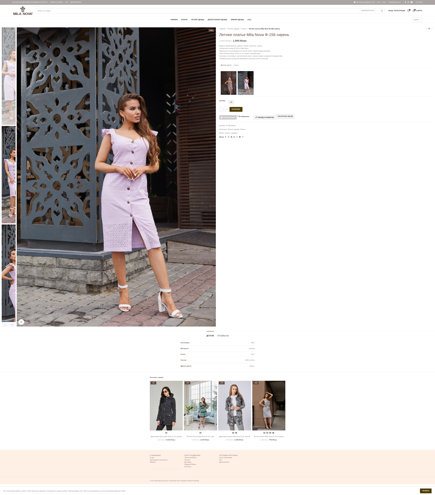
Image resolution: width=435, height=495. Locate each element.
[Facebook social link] (405, 2)
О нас (152, 457)
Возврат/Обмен (190, 464)
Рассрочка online (285, 116)
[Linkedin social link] (234, 136)
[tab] (210, 334)
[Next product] (432, 28)
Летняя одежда (233, 29)
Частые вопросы (190, 457)
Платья (244, 29)
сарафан (234, 133)
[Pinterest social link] (231, 136)
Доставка (187, 462)
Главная (222, 29)
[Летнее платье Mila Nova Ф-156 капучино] (229, 83)
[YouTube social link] (411, 2)
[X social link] (228, 136)
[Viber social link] (242, 136)
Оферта (153, 462)
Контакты (187, 466)
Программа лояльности (158, 460)
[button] (5, 325)
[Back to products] (429, 28)
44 (231, 102)
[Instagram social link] (408, 2)
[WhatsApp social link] (237, 136)
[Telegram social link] (239, 136)
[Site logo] (23, 10)
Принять (425, 491)
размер (222, 100)
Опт (220, 460)
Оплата (187, 460)
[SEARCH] (382, 10)
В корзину (236, 109)
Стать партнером (225, 457)
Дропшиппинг (224, 462)
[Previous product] (426, 28)
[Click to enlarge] (21, 322)
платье (227, 133)
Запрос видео (229, 117)
